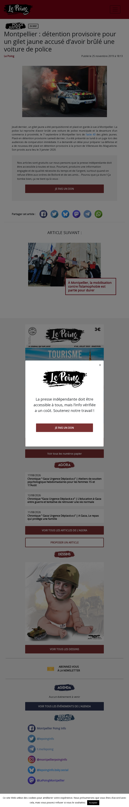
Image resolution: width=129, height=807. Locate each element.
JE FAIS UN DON (64, 427)
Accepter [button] (93, 802)
